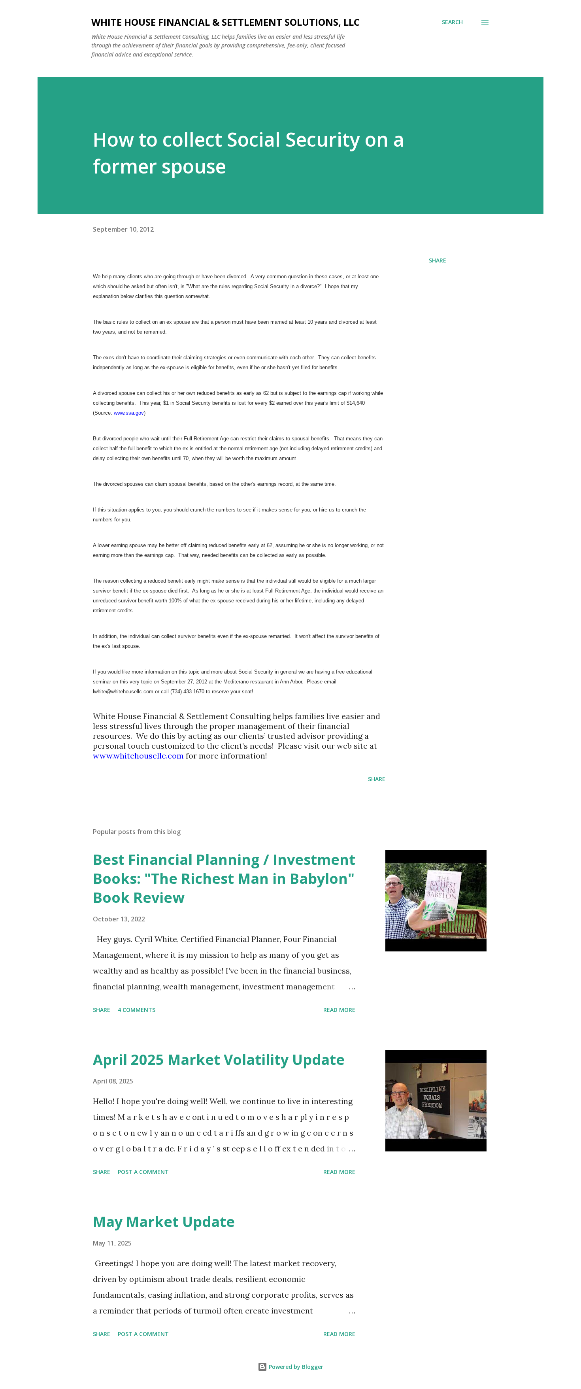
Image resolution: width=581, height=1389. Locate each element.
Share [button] (437, 260)
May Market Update (164, 1221)
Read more (339, 1009)
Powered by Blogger (295, 1366)
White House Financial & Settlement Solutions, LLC (225, 21)
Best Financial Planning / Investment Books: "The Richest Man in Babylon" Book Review (224, 878)
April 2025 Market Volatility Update (219, 1059)
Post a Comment (143, 1172)
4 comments (136, 1009)
